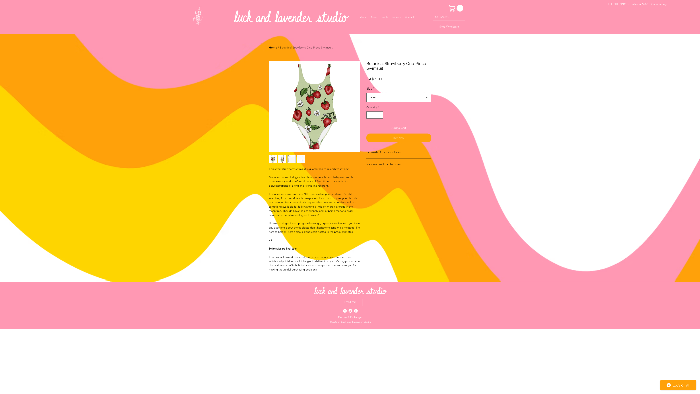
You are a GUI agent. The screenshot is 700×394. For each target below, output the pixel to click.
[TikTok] (350, 311)
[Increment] (380, 115)
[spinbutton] (375, 115)
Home (273, 47)
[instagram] (345, 311)
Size (370, 88)
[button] (456, 8)
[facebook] (356, 311)
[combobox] (398, 97)
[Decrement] (369, 115)
